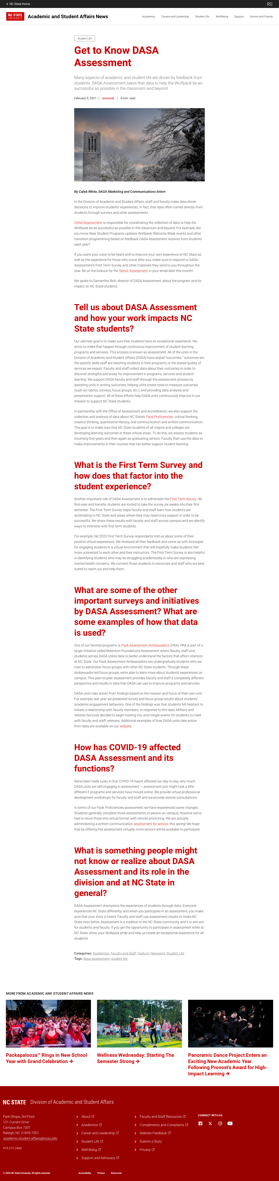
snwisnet (108, 98)
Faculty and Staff (123, 953)
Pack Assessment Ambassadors (145, 645)
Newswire (157, 953)
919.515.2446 (12, 1148)
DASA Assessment (88, 223)
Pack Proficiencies (159, 417)
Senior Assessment (133, 271)
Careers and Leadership (175, 16)
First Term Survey (183, 499)
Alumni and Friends (261, 16)
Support (239, 16)
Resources (116, 1173)
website (125, 726)
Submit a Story (151, 1141)
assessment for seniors (151, 824)
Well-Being (222, 16)
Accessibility (84, 1173)
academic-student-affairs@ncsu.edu (30, 1138)
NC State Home (19, 4)
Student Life (202, 16)
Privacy (101, 1173)
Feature (143, 953)
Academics (148, 16)
